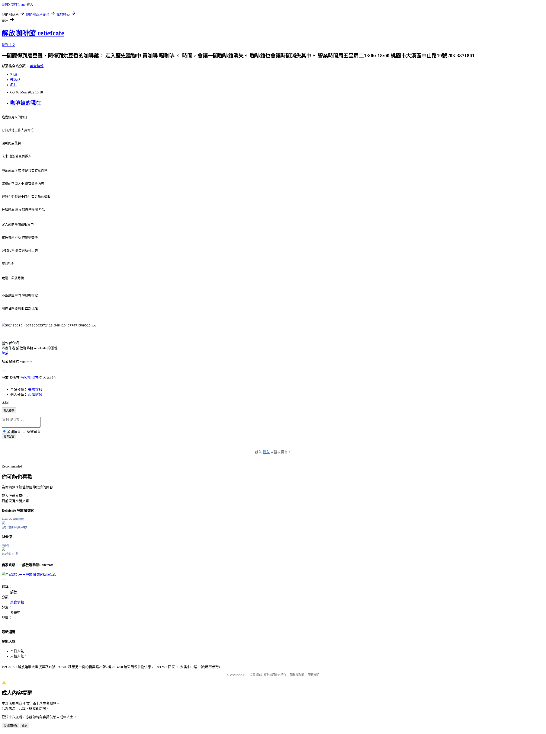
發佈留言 (9, 436)
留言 (35, 377)
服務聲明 (313, 674)
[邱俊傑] (3, 549)
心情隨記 (35, 394)
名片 (13, 85)
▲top (5, 402)
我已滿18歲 (10, 725)
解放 (5, 353)
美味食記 (35, 389)
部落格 (15, 80)
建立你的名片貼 (10, 553)
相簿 (13, 74)
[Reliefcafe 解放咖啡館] (3, 523)
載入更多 (9, 410)
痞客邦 (25, 377)
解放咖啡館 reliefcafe (33, 33)
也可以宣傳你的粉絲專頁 (15, 527)
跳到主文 (8, 45)
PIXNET (241, 674)
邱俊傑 (5, 545)
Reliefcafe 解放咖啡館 (13, 519)
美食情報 (37, 66)
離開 (24, 725)
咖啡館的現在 (25, 103)
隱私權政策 (297, 674)
